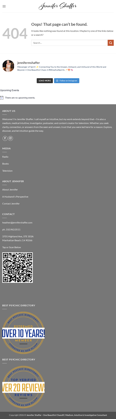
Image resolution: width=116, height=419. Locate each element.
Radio (5, 156)
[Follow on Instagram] (10, 138)
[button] (4, 6)
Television (7, 170)
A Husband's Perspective (15, 196)
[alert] (58, 97)
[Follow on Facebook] (5, 138)
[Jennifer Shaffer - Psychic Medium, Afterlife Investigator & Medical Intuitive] (58, 6)
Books (5, 163)
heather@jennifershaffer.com (17, 222)
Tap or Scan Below (11, 247)
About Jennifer (10, 189)
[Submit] (111, 43)
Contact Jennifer (11, 203)
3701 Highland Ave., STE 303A (18, 236)
